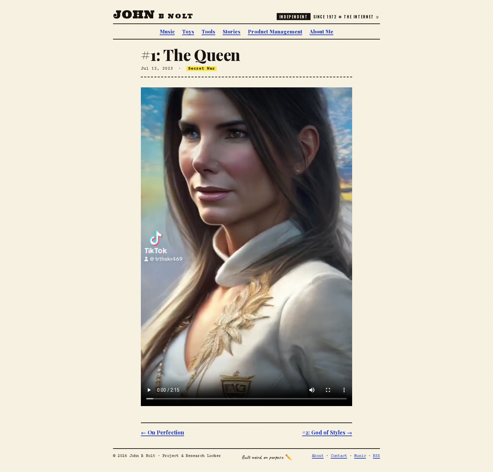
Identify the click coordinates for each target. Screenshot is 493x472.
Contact (339, 456)
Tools (208, 31)
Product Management (275, 31)
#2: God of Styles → (327, 432)
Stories (231, 31)
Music (167, 31)
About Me (321, 31)
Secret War (201, 68)
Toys (188, 31)
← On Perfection (162, 432)
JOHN (153, 14)
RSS (376, 456)
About (318, 456)
